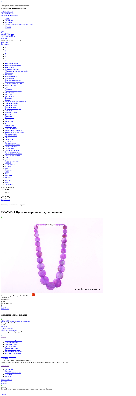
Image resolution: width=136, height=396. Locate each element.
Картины (8, 114)
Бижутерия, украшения (13, 80)
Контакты (8, 28)
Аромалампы (9, 78)
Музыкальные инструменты (14, 132)
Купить (3, 307)
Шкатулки (8, 175)
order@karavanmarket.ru (9, 330)
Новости (8, 26)
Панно (7, 137)
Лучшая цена (11, 357)
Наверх (3, 394)
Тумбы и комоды (10, 164)
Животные (8, 98)
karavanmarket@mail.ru (8, 13)
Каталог (3, 337)
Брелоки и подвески (12, 85)
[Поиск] (20, 40)
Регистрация (5, 33)
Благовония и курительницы (14, 82)
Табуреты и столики (12, 161)
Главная (7, 19)
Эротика (8, 177)
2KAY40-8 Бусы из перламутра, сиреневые (15, 321)
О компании (9, 20)
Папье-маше (9, 139)
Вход (2, 31)
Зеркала (7, 100)
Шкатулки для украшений (14, 351)
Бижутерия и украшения (13, 353)
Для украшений (10, 96)
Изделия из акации (11, 103)
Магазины (8, 22)
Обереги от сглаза (11, 136)
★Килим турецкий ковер (13, 65)
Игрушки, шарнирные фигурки (15, 101)
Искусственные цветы (12, 350)
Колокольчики (9, 118)
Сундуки (8, 159)
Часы (6, 173)
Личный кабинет (6, 380)
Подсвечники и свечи (12, 145)
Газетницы (8, 89)
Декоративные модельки (13, 91)
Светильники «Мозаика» (13, 341)
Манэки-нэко (9, 125)
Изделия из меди (10, 107)
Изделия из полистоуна (13, 109)
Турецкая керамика (11, 342)
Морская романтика (11, 128)
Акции (7, 182)
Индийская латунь (11, 344)
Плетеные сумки (10, 143)
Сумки (7, 157)
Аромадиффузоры (11, 76)
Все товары (5, 44)
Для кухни (8, 94)
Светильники (9, 148)
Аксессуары (9, 75)
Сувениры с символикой (13, 154)
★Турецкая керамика (12, 69)
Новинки (8, 180)
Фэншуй (8, 168)
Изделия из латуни (11, 105)
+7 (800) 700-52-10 (7, 12)
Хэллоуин (8, 170)
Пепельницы (9, 141)
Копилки (8, 119)
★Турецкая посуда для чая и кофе (16, 71)
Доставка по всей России (9, 15)
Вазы (6, 87)
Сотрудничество (27, 24)
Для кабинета (9, 92)
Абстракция (9, 73)
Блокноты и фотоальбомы (13, 83)
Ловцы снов (9, 121)
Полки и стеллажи (11, 146)
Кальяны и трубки (11, 112)
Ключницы (8, 116)
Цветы (7, 172)
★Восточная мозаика (12, 63)
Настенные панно (11, 346)
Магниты (8, 123)
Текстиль (8, 163)
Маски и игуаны (10, 127)
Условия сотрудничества (13, 24)
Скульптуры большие (12, 150)
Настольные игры (11, 134)
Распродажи (9, 184)
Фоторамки (9, 166)
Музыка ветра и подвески (13, 130)
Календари (8, 110)
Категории (4, 42)
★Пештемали (9, 67)
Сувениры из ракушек (12, 152)
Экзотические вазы (11, 348)
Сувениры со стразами (12, 155)
